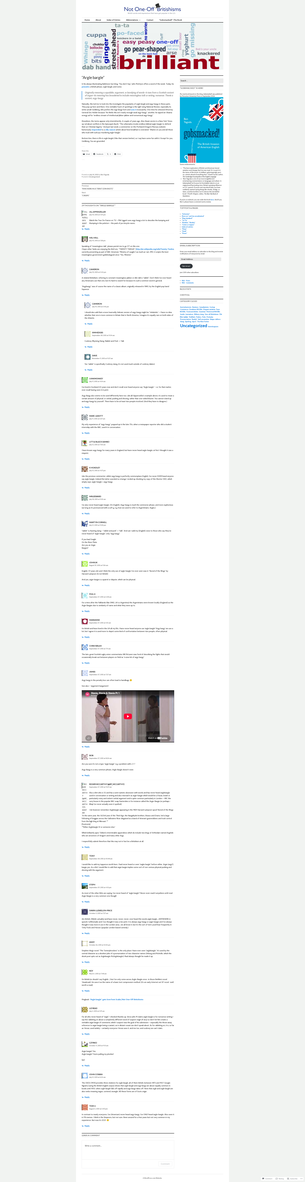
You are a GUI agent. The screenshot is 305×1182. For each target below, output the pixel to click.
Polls (204, 317)
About (98, 20)
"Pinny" (184, 229)
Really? (194, 319)
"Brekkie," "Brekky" (188, 222)
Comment (165, 1164)
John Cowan (96, 1074)
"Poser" (184, 233)
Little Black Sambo (99, 442)
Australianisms (185, 307)
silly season (110, 130)
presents (85, 87)
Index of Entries (113, 20)
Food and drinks (192, 312)
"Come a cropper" (188, 225)
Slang (182, 321)
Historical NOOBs (213, 312)
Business (195, 307)
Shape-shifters (215, 319)
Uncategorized (94, 177)
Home (87, 20)
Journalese (189, 314)
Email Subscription (190, 245)
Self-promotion (203, 319)
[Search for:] (201, 81)
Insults (182, 314)
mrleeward (95, 496)
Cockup (212, 307)
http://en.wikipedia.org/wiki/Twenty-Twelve (155, 249)
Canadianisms (204, 307)
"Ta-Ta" (184, 220)
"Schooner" (186, 214)
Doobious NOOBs (195, 309)
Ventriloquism (213, 326)
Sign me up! (186, 266)
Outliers (192, 317)
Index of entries (187, 227)
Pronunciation (185, 319)
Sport (194, 321)
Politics (198, 317)
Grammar (202, 312)
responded (96, 130)
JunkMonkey (96, 378)
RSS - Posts (186, 281)
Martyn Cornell (98, 522)
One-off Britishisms (212, 314)
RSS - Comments (188, 283)
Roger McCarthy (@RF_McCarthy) (106, 784)
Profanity (210, 317)
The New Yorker (203, 321)
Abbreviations (132, 20)
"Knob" (184, 231)
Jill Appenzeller (97, 212)
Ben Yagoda (105, 175)
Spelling (188, 321)
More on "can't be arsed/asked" (193, 216)
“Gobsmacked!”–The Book (170, 20)
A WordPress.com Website (152, 1178)
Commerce (184, 309)
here (212, 200)
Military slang (199, 314)
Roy (91, 971)
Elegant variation (209, 309)
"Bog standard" (187, 218)
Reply (87, 229)
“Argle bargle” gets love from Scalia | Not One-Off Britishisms (116, 999)
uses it (134, 110)
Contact (150, 20)
